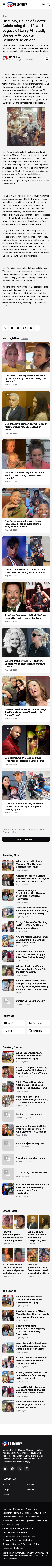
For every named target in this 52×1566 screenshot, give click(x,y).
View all (24, 339)
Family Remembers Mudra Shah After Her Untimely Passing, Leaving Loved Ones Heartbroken (32, 1188)
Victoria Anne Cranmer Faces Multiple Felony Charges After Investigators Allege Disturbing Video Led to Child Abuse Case (32, 984)
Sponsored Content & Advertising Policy (20, 1544)
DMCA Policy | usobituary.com (31, 1172)
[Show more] (37, 328)
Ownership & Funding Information (17, 1528)
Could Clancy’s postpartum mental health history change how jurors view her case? (26, 427)
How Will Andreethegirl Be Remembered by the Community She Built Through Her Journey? (25, 378)
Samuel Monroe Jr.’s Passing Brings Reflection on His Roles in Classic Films (24, 759)
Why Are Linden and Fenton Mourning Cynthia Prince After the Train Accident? (31, 969)
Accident (6, 1484)
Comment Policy (9, 1540)
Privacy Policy (31, 1509)
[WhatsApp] (24, 328)
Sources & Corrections (28, 1517)
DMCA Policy (39, 1513)
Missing (30, 1489)
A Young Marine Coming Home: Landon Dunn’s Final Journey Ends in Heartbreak (32, 940)
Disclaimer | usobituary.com (30, 1158)
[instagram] (27, 1468)
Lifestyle (6, 1489)
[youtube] (5, 1468)
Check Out (38, 1556)
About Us (6, 1509)
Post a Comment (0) (26, 839)
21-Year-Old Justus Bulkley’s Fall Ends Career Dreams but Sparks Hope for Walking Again (24, 806)
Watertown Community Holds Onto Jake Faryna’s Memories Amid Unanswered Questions (31, 1129)
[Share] (47, 58)
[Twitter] (18, 328)
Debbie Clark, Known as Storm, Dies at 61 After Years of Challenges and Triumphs (25, 571)
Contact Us (18, 1509)
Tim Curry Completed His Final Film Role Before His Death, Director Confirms (25, 616)
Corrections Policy (10, 1524)
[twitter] (19, 1468)
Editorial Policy (9, 1517)
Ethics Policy (41, 1520)
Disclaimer (7, 1513)
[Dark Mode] (43, 4)
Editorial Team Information (14, 1532)
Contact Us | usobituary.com (30, 1001)
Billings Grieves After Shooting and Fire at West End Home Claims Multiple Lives (31, 925)
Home (4, 16)
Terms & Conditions (23, 1513)
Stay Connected (9, 1558)
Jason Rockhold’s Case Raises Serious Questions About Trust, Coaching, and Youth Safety (32, 910)
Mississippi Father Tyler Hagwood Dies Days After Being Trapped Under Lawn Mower (32, 1099)
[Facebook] (12, 328)
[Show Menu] (3, 4)
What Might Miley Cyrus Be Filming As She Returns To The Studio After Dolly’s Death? (25, 664)
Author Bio (7, 1520)
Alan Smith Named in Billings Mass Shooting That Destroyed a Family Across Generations (33, 879)
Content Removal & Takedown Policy (19, 1536)
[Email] (30, 328)
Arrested (31, 1484)
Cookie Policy (25, 1540)
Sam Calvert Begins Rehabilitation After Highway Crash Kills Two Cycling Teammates (30, 894)
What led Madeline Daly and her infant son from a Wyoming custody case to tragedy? (24, 475)
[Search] (48, 4)
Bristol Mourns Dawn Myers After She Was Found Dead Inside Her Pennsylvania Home (31, 1085)
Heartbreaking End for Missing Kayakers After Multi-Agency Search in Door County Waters (31, 1070)
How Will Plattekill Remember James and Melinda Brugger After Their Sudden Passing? (31, 954)
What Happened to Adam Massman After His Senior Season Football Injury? (29, 864)
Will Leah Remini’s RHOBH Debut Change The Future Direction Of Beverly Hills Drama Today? (25, 712)
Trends (5, 1494)
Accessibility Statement (12, 1548)
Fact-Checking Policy (24, 1520)
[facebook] (12, 1468)
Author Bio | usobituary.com (30, 1143)
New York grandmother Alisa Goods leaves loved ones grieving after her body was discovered (23, 524)
